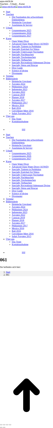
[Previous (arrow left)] (1, 427)
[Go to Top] (26, 421)
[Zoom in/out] (10, 424)
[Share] (4, 424)
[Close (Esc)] (1, 424)
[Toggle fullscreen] (7, 424)
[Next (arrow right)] (4, 427)
